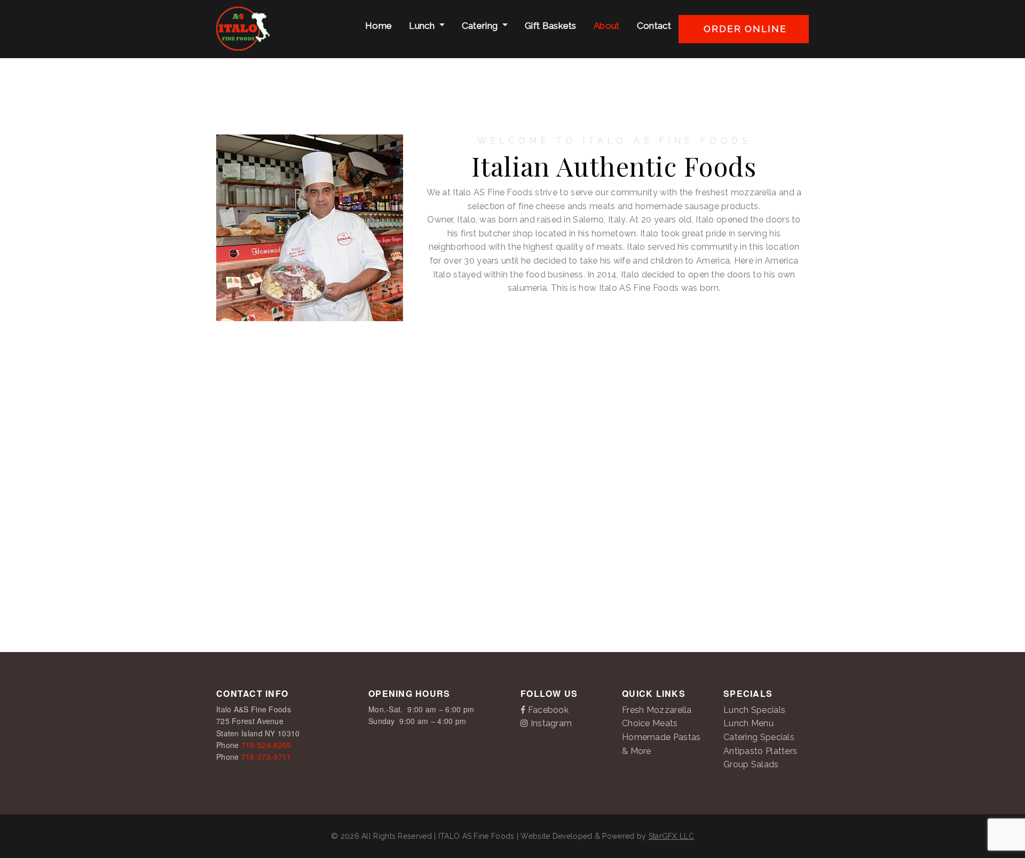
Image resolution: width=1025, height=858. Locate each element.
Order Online (743, 28)
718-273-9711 (266, 756)
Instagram (550, 723)
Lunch (422, 25)
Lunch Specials (754, 710)
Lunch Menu (748, 723)
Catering (480, 25)
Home (377, 25)
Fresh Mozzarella (657, 710)
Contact (653, 25)
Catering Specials (758, 737)
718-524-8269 (266, 745)
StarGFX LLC (671, 836)
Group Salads (751, 764)
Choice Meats (650, 723)
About (606, 25)
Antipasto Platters (760, 751)
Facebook (547, 710)
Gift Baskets (550, 25)
